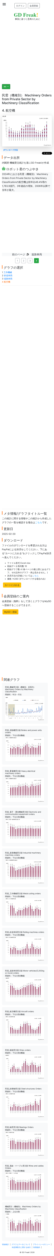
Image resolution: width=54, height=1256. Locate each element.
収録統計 (5, 1244)
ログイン (20, 5)
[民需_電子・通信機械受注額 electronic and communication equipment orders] (24, 830)
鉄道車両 (8, 275)
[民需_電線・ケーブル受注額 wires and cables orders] (24, 1184)
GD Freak (26, 15)
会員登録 (34, 5)
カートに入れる (12, 585)
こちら (38, 522)
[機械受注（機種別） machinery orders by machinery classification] (24, 1225)
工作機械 (8, 272)
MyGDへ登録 (10, 612)
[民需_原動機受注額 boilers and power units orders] (24, 749)
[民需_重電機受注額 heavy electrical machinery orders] (24, 790)
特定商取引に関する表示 (21, 1247)
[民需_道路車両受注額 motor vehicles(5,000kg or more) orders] (24, 989)
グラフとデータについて (21, 1244)
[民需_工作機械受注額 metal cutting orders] (24, 910)
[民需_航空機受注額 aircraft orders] (24, 1028)
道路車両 (8, 278)
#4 (5, 86)
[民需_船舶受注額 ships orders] (24, 1066)
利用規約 (36, 1247)
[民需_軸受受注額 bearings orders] (24, 1143)
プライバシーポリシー (41, 1244)
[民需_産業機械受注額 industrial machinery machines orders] (24, 871)
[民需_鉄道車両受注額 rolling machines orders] (24, 948)
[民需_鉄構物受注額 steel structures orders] (24, 1105)
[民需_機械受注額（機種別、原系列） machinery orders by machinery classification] (24, 708)
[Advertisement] (27, 50)
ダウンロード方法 (10, 150)
